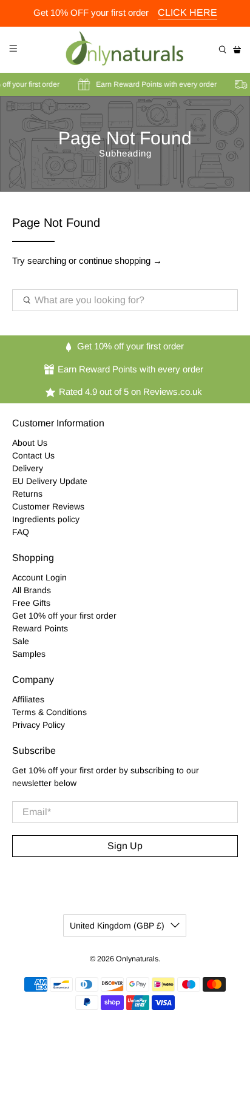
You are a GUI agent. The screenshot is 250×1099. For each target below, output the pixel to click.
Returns (27, 494)
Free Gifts (31, 603)
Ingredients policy (45, 519)
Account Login (39, 577)
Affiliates (28, 699)
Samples (29, 654)
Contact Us (33, 455)
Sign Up (125, 846)
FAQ (20, 532)
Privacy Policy (38, 725)
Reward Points (40, 628)
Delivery (27, 468)
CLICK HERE (187, 12)
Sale (20, 641)
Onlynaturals (137, 959)
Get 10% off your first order (64, 615)
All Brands (31, 590)
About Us (29, 443)
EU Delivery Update (49, 481)
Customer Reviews (48, 506)
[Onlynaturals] (124, 50)
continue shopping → (120, 260)
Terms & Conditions (49, 712)
